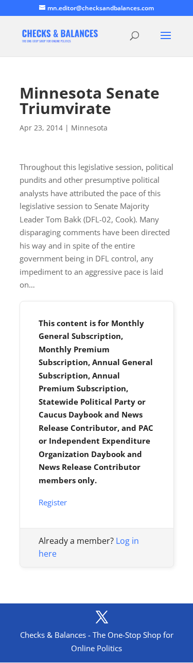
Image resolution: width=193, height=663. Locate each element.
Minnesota (89, 127)
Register (53, 502)
